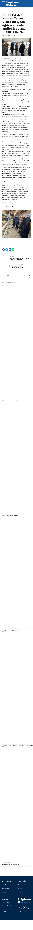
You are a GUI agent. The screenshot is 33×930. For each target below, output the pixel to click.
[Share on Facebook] (3, 249)
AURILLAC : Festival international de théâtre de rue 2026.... (12, 864)
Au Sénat (20, 888)
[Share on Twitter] (6, 249)
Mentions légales (24, 911)
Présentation (5, 888)
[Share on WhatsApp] (13, 249)
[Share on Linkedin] (10, 249)
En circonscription (8, 12)
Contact (4, 892)
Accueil (4, 884)
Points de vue (21, 892)
